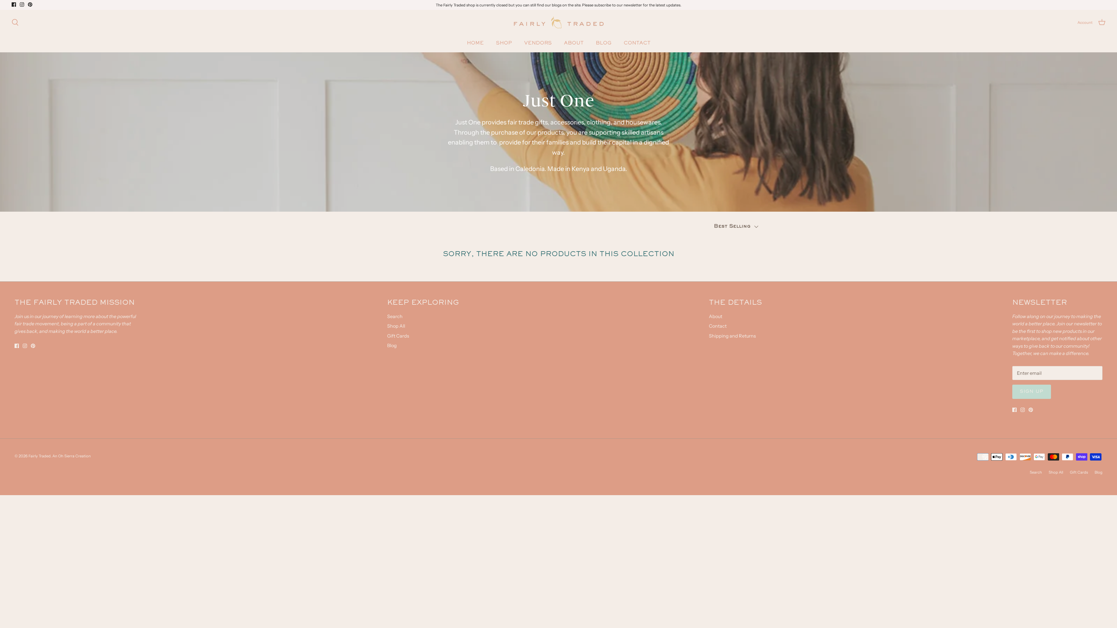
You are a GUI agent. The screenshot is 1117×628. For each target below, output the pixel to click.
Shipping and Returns (732, 336)
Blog (603, 43)
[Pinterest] (30, 4)
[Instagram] (22, 4)
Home (475, 43)
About (574, 43)
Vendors (538, 43)
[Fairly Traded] (558, 22)
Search (395, 316)
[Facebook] (14, 4)
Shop (504, 43)
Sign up (1031, 392)
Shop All (396, 326)
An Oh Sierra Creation (71, 456)
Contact (637, 43)
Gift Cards (398, 336)
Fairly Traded (40, 456)
